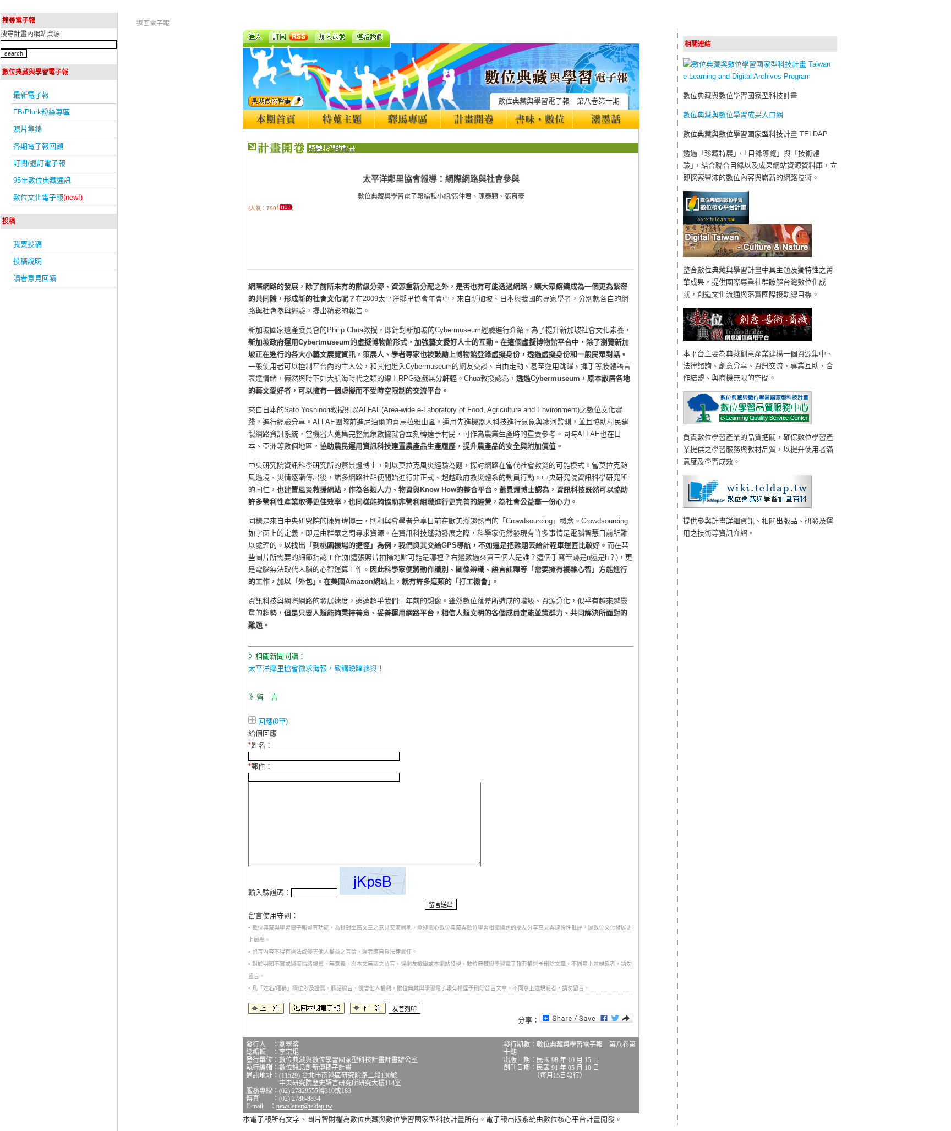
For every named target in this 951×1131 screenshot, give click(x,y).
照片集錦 (27, 129)
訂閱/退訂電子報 (39, 163)
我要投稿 (27, 244)
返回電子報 (153, 24)
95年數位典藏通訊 (42, 180)
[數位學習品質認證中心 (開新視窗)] (747, 422)
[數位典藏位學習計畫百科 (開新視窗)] (747, 505)
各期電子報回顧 (38, 146)
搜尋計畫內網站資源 (30, 34)
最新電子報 (31, 95)
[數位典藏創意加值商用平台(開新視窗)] (747, 338)
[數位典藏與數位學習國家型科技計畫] (760, 76)
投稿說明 (27, 261)
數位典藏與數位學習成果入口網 (733, 115)
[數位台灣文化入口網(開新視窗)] (747, 254)
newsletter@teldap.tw (304, 1106)
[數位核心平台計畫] (716, 221)
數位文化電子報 (48, 197)
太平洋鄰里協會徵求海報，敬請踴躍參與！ (316, 668)
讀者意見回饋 (34, 278)
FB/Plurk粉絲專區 (41, 112)
